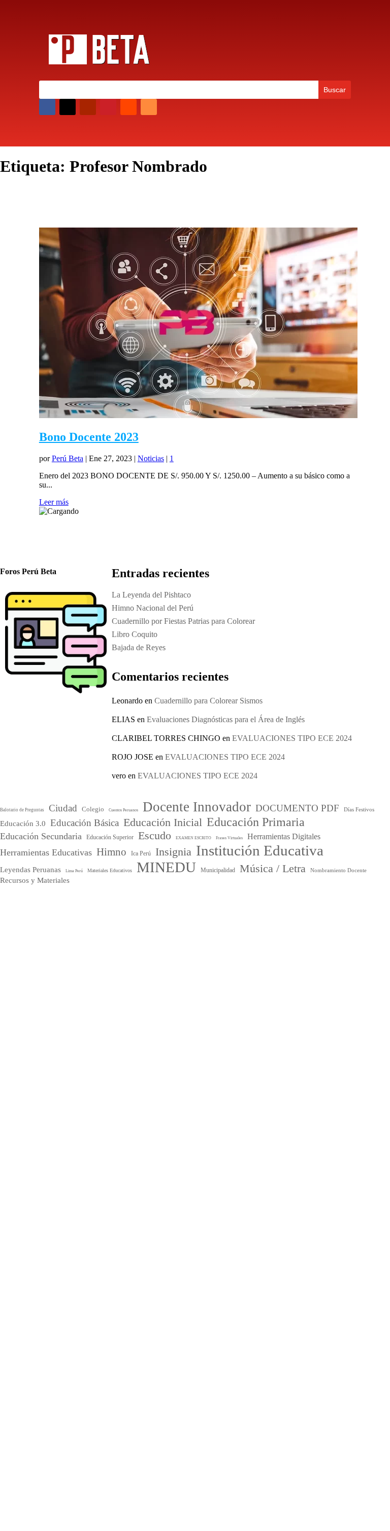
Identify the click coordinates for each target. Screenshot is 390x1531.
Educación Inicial (73, 1054)
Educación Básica (136, 1044)
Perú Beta (67, 458)
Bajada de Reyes (230, 1277)
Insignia (84, 1099)
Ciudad (49, 1034)
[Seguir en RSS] (149, 107)
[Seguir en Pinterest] (108, 107)
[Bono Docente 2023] (198, 415)
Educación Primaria (83, 1066)
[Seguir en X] (67, 107)
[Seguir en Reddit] (128, 107)
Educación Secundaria (70, 1080)
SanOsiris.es (202, 1442)
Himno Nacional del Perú (244, 1237)
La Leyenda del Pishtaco (151, 594)
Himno (51, 1099)
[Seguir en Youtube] (88, 107)
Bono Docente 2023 (89, 436)
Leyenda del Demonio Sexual (251, 1303)
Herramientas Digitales (65, 1090)
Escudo (119, 1078)
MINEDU (69, 1129)
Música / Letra (130, 1131)
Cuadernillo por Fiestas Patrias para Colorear (275, 1250)
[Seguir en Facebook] (47, 107)
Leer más (54, 502)
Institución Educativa (103, 1112)
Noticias (151, 458)
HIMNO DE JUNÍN (237, 1290)
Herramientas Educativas (130, 1089)
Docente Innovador (118, 1031)
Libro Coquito (226, 1263)
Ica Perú (56, 908)
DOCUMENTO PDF (71, 1044)
